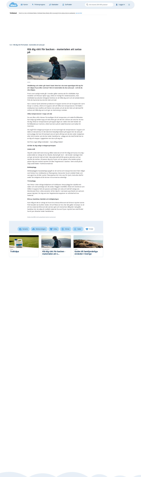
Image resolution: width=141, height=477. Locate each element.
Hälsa (55, 229)
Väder (79, 229)
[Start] (13, 4)
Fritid (91, 229)
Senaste (25, 229)
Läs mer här (79, 13)
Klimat (67, 229)
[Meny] (129, 5)
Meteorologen (41, 229)
